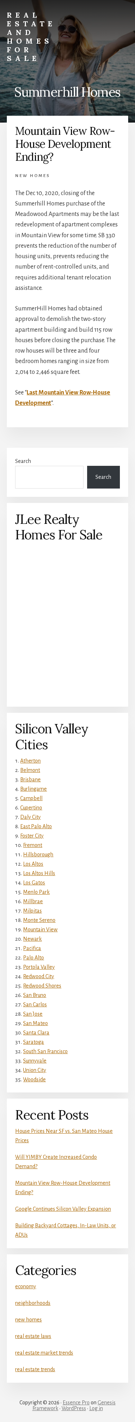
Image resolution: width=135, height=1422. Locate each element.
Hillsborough (38, 854)
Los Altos (33, 864)
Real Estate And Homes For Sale (31, 36)
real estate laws (33, 1336)
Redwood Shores (42, 986)
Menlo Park (36, 892)
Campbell (31, 798)
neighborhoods (32, 1303)
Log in (96, 1408)
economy (25, 1286)
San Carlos (35, 1004)
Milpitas (32, 911)
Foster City (32, 836)
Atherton (30, 761)
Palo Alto (33, 957)
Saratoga (33, 1042)
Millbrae (33, 901)
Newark (32, 939)
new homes (32, 175)
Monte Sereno (39, 920)
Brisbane (30, 779)
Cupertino (31, 808)
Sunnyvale (34, 1061)
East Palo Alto (36, 826)
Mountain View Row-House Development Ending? (65, 144)
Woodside (34, 1079)
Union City (34, 1070)
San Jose (32, 1014)
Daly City (30, 817)
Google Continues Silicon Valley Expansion (63, 1209)
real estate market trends (44, 1353)
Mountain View (40, 929)
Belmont (30, 770)
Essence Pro (76, 1402)
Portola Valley (39, 967)
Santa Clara (36, 1032)
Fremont (32, 845)
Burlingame (33, 789)
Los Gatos (34, 883)
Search (23, 461)
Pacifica (32, 948)
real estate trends (35, 1369)
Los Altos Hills (39, 873)
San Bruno (34, 995)
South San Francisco (45, 1051)
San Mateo (35, 1023)
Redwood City (38, 976)
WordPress (74, 1408)
